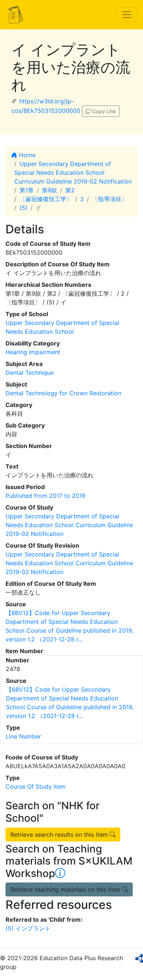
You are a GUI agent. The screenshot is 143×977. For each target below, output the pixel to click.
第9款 (49, 190)
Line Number (23, 736)
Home (26, 155)
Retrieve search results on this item (60, 834)
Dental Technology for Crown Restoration (63, 393)
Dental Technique (30, 372)
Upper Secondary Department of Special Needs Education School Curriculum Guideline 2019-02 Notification (73, 172)
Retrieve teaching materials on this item (66, 889)
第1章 (26, 190)
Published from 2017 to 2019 (45, 495)
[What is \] (60, 873)
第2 (70, 190)
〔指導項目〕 (109, 199)
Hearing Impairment (33, 352)
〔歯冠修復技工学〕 (45, 199)
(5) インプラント (28, 928)
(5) (23, 207)
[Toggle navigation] (127, 14)
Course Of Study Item (36, 786)
